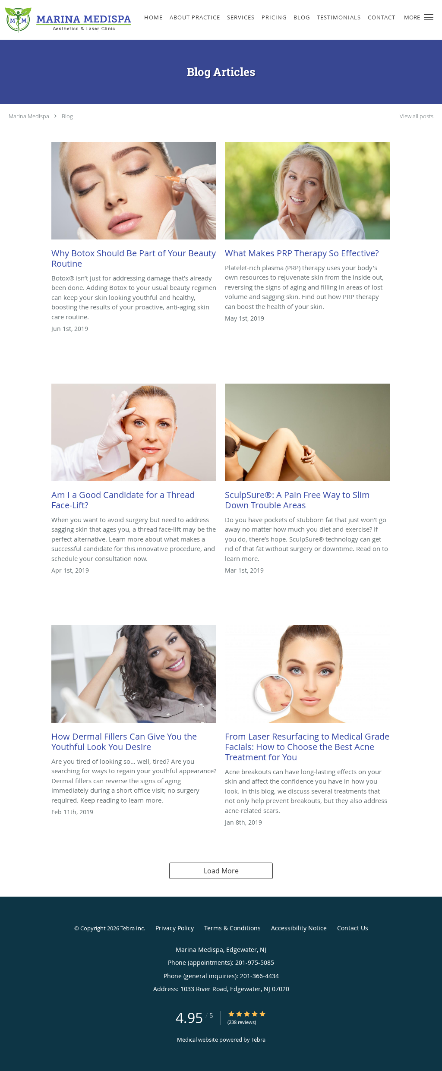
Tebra (258, 1039)
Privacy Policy (174, 928)
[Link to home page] (66, 20)
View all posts (416, 116)
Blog (67, 116)
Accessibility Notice (299, 928)
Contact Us (352, 928)
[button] (428, 17)
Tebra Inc (132, 928)
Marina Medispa (29, 116)
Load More (221, 871)
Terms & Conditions (232, 928)
